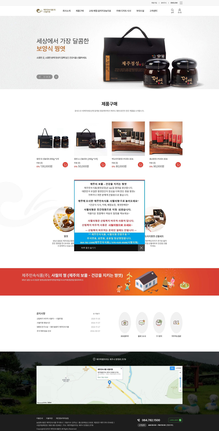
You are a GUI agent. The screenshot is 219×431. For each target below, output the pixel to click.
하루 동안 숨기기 (88, 248)
